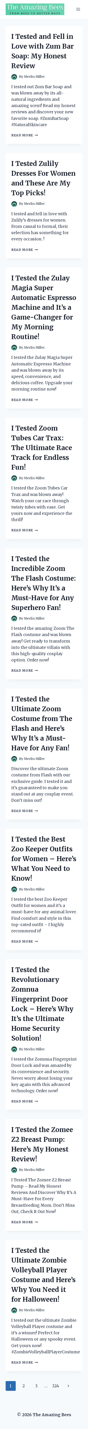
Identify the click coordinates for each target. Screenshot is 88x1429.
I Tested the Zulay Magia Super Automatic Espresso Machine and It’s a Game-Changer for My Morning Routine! (43, 307)
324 (55, 1386)
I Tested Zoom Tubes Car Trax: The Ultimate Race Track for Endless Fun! (41, 448)
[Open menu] (78, 9)
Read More (24, 135)
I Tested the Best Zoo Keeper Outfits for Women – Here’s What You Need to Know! (43, 859)
